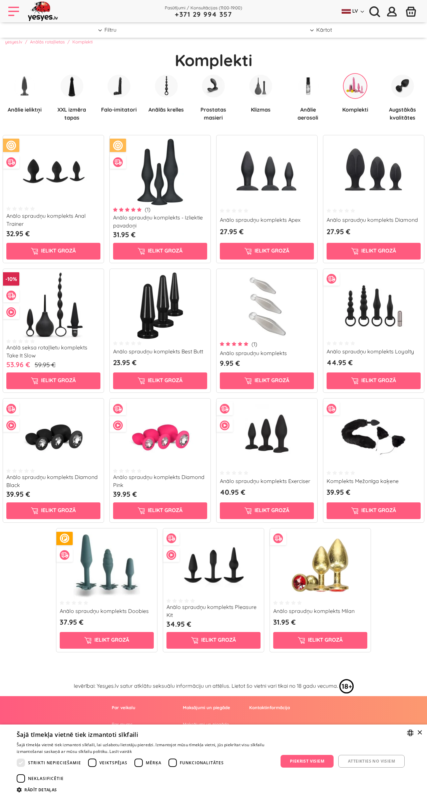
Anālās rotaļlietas (47, 41)
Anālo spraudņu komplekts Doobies (104, 611)
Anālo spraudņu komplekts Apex (260, 219)
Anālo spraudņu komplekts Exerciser (265, 481)
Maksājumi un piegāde (206, 724)
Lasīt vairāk (120, 751)
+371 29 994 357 (203, 14)
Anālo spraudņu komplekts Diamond (372, 219)
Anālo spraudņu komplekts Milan (314, 611)
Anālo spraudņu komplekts (253, 353)
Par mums (122, 724)
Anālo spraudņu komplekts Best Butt (158, 351)
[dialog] (213, 761)
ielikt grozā (58, 250)
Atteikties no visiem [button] (371, 761)
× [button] (419, 732)
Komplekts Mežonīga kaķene (363, 481)
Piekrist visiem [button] (307, 761)
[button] (144, 789)
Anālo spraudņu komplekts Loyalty (370, 351)
